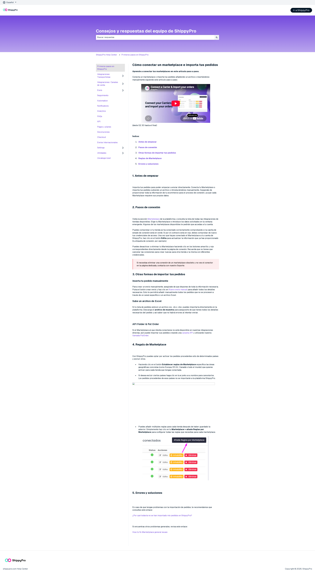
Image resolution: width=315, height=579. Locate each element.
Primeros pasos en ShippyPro (135, 54)
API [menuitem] (99, 121)
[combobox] (155, 37)
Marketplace (154, 219)
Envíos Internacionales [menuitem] (107, 142)
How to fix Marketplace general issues (149, 532)
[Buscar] (216, 37)
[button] (123, 74)
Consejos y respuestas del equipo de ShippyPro (146, 31)
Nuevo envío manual (178, 289)
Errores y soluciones (148, 164)
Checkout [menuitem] (101, 137)
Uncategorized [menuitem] (103, 158)
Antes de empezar (147, 142)
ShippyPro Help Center (106, 54)
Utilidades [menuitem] (101, 153)
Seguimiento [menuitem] (102, 95)
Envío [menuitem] (99, 90)
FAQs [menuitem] (99, 116)
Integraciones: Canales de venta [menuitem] (107, 83)
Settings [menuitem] (101, 147)
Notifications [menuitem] (103, 106)
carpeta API (187, 333)
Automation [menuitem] (102, 100)
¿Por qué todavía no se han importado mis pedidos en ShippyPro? (162, 515)
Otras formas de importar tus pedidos (157, 153)
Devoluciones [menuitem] (103, 132)
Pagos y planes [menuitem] (104, 127)
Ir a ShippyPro (301, 10)
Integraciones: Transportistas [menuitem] (103, 75)
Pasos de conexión (147, 147)
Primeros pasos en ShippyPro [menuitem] (105, 67)
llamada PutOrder (140, 335)
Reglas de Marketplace (150, 158)
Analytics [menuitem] (101, 111)
